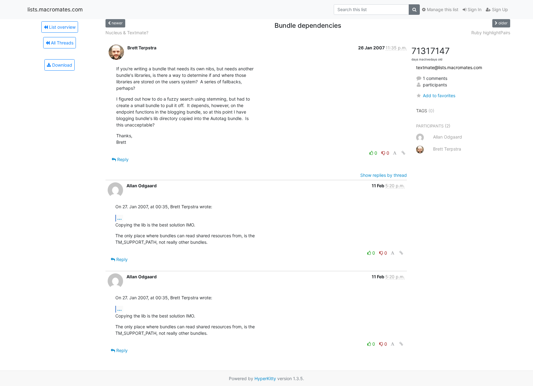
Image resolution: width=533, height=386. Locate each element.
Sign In (473, 9)
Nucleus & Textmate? (126, 32)
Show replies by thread (383, 175)
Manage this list (442, 9)
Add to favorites (439, 95)
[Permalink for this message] (403, 153)
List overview (62, 27)
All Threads (61, 42)
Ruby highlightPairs (490, 32)
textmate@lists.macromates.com (449, 67)
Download (61, 65)
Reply (122, 159)
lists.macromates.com (55, 9)
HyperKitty (265, 378)
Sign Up (499, 9)
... (119, 218)
